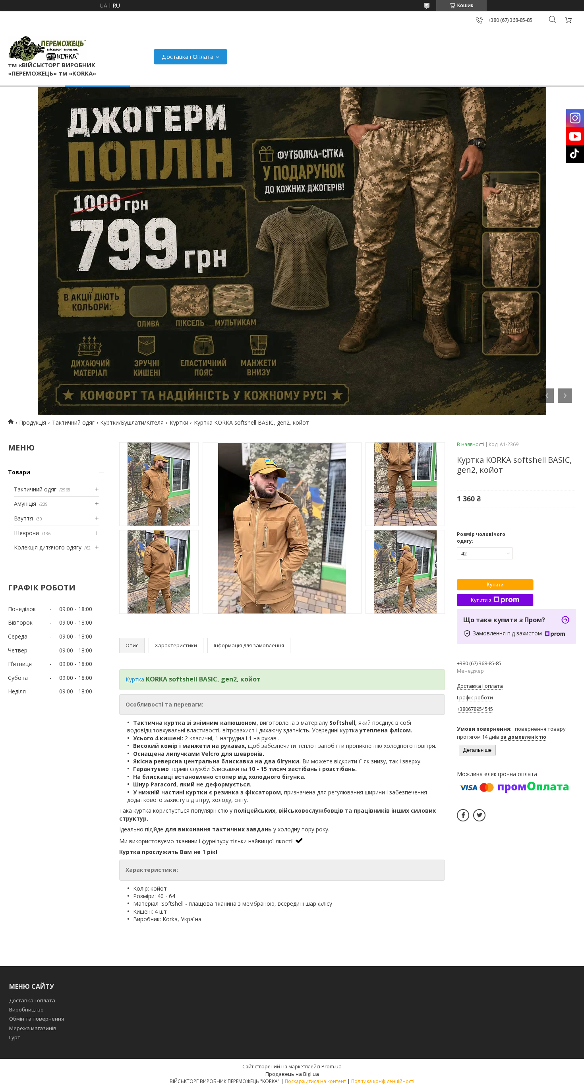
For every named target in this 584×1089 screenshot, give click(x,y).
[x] (479, 815)
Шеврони (26, 533)
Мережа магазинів (32, 1028)
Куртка (135, 679)
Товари (19, 472)
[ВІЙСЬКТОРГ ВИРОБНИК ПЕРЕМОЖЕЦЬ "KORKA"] (47, 48)
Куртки (179, 422)
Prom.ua (331, 1066)
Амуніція (25, 503)
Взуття (23, 518)
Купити (495, 585)
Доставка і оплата (32, 1000)
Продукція (32, 422)
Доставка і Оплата (187, 56)
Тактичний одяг (73, 422)
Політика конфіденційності (382, 1081)
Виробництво (26, 1009)
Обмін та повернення (36, 1018)
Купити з (481, 600)
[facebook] (463, 815)
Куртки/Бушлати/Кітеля (132, 422)
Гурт (14, 1037)
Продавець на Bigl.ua (292, 1073)
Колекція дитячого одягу (47, 547)
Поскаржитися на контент (315, 1081)
